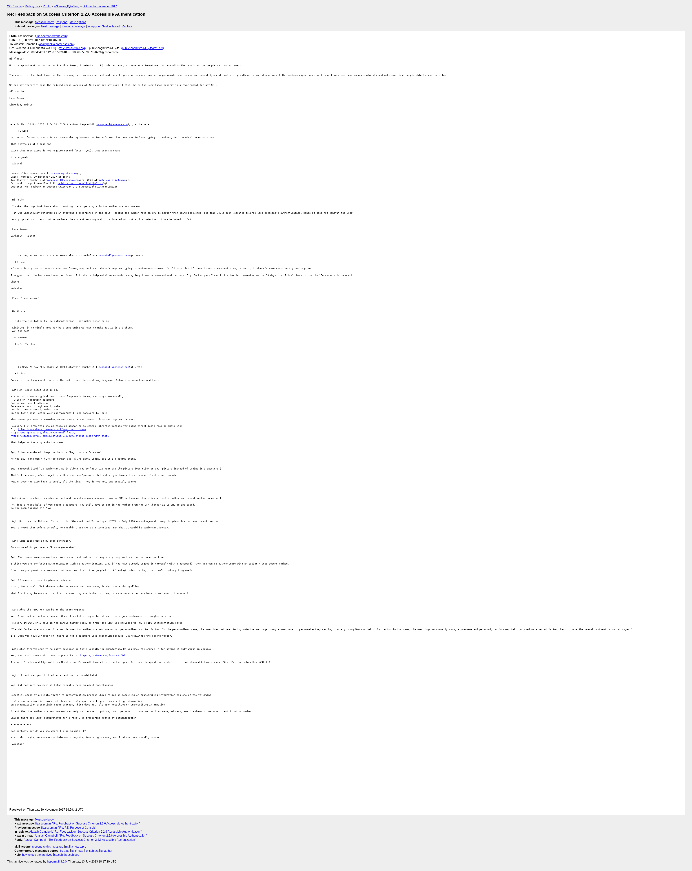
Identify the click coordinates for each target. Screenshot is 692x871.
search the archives (66, 854)
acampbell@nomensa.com (56, 44)
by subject (91, 850)
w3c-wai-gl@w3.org (66, 6)
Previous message (73, 26)
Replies (127, 26)
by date (64, 850)
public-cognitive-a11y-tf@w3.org (142, 48)
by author (106, 850)
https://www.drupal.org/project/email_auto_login (52, 429)
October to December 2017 (100, 6)
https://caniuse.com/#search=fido (103, 655)
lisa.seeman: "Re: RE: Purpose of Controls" (69, 827)
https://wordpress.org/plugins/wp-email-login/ (43, 432)
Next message (50, 26)
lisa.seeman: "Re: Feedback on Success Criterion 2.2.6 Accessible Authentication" (87, 823)
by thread (77, 850)
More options (78, 22)
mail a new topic (75, 846)
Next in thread (111, 26)
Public (47, 6)
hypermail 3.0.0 (57, 861)
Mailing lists (32, 6)
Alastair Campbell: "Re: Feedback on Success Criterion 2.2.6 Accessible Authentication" (85, 831)
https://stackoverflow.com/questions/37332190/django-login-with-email (60, 436)
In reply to (93, 26)
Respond (61, 22)
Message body (44, 22)
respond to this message (47, 846)
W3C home (14, 6)
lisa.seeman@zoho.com (51, 36)
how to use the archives (37, 854)
